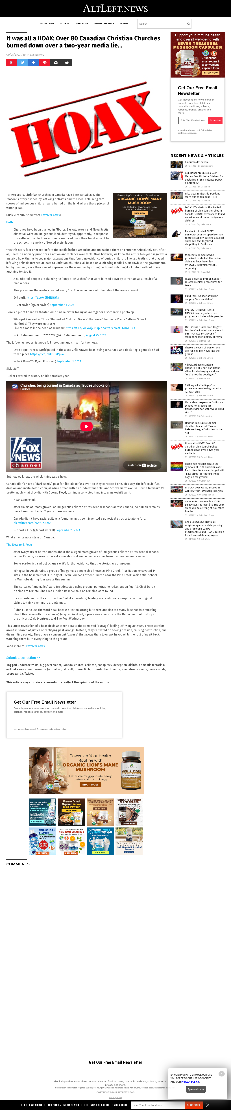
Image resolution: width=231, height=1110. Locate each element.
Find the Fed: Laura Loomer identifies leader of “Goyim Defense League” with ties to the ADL (204, 427)
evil (8, 669)
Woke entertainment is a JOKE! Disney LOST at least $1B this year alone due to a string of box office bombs (204, 506)
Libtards (97, 669)
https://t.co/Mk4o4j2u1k (82, 328)
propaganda (14, 673)
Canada (68, 665)
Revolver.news (50, 215)
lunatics (115, 669)
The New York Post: (19, 544)
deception (120, 665)
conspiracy (105, 665)
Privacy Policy (115, 1097)
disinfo (133, 665)
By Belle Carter (205, 224)
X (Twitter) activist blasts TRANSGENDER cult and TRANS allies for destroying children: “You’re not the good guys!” (203, 369)
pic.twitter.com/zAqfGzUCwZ (32, 523)
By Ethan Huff (204, 187)
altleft (64, 23)
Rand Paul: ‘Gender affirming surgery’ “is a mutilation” (201, 297)
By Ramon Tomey (206, 495)
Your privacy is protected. (25, 729)
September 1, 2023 (62, 305)
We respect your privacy (97, 1088)
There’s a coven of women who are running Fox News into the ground (203, 351)
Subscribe (194, 1105)
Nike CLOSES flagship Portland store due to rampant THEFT (202, 195)
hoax (30, 669)
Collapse (90, 665)
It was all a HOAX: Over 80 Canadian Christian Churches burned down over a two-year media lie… (202, 448)
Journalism (54, 669)
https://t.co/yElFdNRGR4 (42, 297)
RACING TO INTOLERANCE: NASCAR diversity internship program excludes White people (204, 313)
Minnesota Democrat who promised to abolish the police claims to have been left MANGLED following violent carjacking (203, 262)
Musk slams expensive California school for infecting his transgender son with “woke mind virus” (204, 407)
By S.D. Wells (204, 539)
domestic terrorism (152, 665)
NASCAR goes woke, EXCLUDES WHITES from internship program (204, 489)
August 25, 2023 (96, 335)
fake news (19, 669)
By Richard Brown (206, 289)
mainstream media (134, 669)
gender (124, 23)
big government (50, 665)
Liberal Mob (82, 669)
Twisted (29, 673)
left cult (68, 669)
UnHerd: (11, 222)
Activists (32, 665)
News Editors (35, 54)
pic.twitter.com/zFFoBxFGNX (116, 328)
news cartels (157, 669)
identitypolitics (104, 23)
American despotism (196, 162)
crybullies (81, 23)
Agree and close (196, 1089)
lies (106, 669)
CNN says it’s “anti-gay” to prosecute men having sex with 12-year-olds (203, 388)
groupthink (47, 23)
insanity (40, 669)
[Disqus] (86, 914)
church (79, 665)
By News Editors (205, 166)
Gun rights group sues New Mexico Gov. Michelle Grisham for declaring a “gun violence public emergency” (204, 178)
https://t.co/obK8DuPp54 (47, 354)
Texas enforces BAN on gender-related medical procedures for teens (203, 282)
